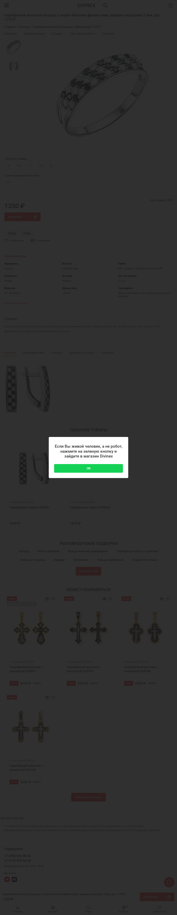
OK (89, 468)
